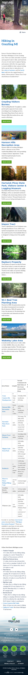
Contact (10, 661)
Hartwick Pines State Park (5, 424)
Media (19, 661)
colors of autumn (9, 70)
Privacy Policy (9, 663)
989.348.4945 (6, 640)
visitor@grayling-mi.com (12, 638)
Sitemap (21, 663)
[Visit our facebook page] (11, 629)
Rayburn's (5, 468)
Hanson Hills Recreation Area (6, 409)
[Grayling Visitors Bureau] (7, 2)
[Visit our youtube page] (16, 629)
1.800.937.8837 (19, 640)
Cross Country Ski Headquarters (6, 398)
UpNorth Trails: (8, 607)
